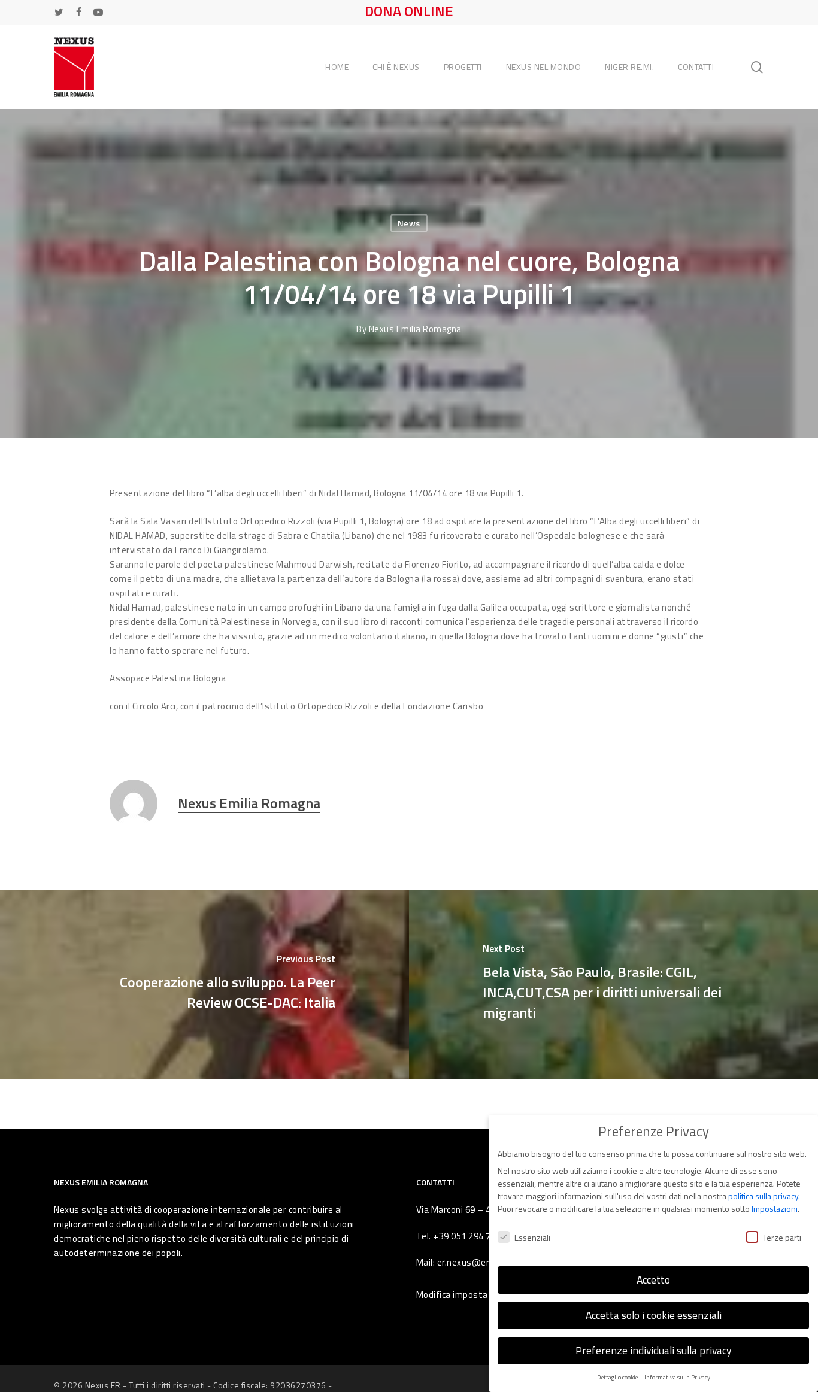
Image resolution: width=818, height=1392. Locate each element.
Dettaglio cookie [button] (618, 1377)
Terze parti (782, 1237)
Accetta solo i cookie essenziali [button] (654, 1315)
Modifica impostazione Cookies (480, 1295)
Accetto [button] (653, 1280)
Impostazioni (775, 1208)
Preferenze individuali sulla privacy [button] (653, 1350)
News (409, 223)
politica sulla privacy (763, 1196)
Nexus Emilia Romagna (415, 329)
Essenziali (532, 1237)
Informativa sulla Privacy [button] (677, 1377)
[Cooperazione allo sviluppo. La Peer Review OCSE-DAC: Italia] (204, 984)
